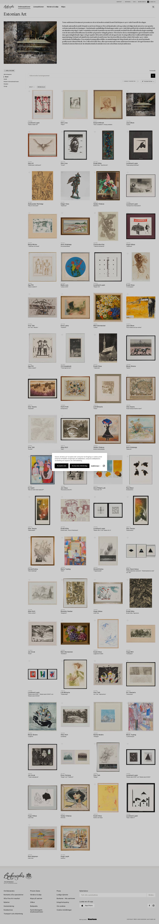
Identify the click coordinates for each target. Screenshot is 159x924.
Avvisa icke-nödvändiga (79, 466)
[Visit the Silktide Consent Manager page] (104, 466)
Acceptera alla (61, 466)
